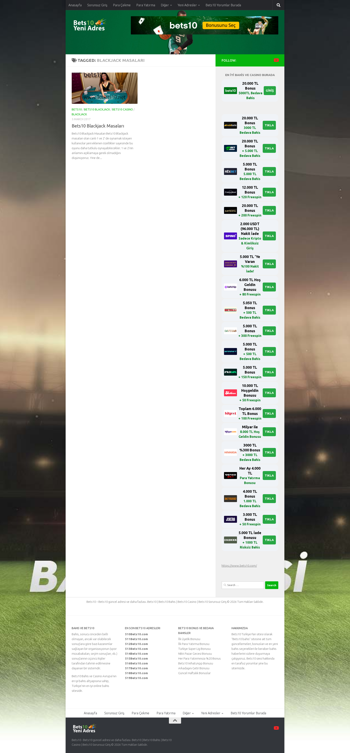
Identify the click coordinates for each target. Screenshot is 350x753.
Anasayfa (75, 5)
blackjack (79, 114)
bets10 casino (122, 109)
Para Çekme (122, 5)
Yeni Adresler (187, 5)
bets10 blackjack (97, 109)
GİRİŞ (270, 90)
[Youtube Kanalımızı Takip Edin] (276, 60)
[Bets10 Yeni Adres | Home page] (97, 25)
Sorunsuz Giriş (97, 5)
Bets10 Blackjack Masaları (98, 125)
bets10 (77, 109)
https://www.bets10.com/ (239, 565)
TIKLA (269, 125)
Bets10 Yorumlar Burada (223, 5)
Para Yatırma (145, 5)
